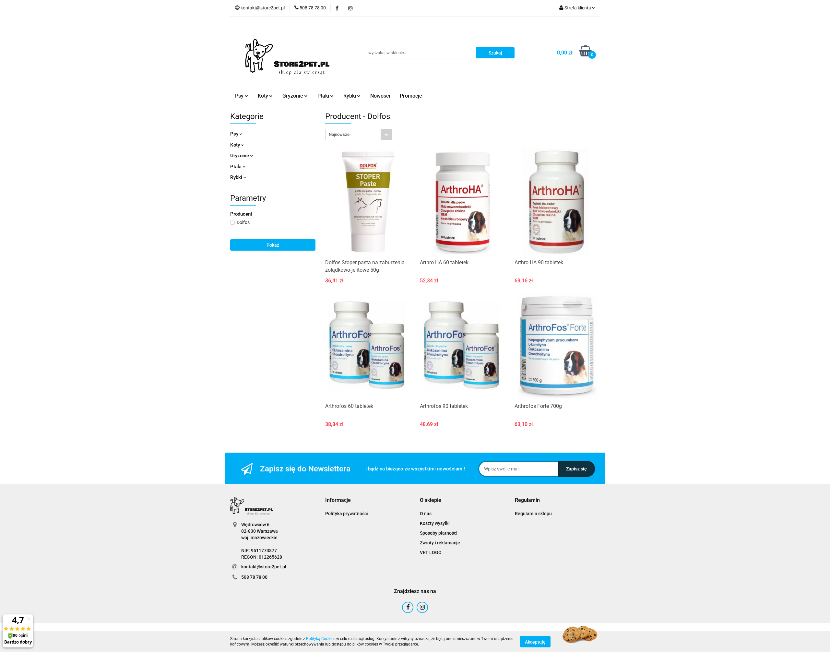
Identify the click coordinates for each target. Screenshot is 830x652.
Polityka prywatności (346, 513)
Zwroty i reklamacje (440, 542)
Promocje (411, 96)
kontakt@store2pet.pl (263, 566)
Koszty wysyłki (435, 523)
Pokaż (273, 245)
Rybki (236, 177)
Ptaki (236, 167)
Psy (235, 134)
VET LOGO (431, 552)
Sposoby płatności (438, 533)
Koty (235, 145)
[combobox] (358, 134)
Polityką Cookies (320, 638)
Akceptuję (535, 641)
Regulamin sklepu (533, 513)
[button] (338, 500)
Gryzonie (240, 156)
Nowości (380, 96)
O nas (426, 513)
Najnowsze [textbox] (339, 134)
